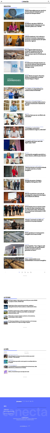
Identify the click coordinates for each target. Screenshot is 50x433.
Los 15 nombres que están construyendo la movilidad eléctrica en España (22, 361)
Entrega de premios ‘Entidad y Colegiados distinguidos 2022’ (33, 181)
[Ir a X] (25, 401)
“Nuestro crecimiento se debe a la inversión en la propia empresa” (34, 220)
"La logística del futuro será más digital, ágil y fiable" (33, 142)
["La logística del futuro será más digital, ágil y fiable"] (14, 145)
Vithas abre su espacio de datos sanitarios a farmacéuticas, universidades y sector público (21, 316)
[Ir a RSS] (33, 401)
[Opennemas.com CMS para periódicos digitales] (25, 426)
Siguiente (44, 272)
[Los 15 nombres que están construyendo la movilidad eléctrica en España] (6, 362)
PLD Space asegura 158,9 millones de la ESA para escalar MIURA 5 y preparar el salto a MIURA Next (22, 301)
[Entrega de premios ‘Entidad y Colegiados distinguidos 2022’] (14, 184)
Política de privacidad (9, 411)
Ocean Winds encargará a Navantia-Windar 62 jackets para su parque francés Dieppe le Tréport (34, 77)
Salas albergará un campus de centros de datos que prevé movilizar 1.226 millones (21, 356)
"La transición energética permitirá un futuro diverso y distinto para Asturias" (35, 155)
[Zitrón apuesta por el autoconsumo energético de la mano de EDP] (14, 237)
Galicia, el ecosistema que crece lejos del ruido (18, 371)
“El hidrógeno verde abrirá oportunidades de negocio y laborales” (35, 129)
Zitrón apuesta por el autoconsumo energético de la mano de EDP (34, 233)
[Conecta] (25, 1)
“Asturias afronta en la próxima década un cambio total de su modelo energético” (35, 168)
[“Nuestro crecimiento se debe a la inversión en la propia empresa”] (14, 223)
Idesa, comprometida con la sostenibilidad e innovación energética (35, 259)
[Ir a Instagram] (29, 401)
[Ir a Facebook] (23, 401)
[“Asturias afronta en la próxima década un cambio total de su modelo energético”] (14, 171)
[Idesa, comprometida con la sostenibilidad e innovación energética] (14, 263)
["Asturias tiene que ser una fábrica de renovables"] (14, 119)
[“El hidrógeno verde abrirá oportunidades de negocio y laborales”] (14, 132)
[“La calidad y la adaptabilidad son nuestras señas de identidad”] (14, 93)
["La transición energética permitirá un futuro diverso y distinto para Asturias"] (14, 158)
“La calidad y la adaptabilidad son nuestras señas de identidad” (34, 89)
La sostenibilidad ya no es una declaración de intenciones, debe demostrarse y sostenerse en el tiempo (22, 367)
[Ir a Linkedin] (27, 401)
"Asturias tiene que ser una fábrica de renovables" (35, 115)
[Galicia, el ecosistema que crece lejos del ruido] (6, 372)
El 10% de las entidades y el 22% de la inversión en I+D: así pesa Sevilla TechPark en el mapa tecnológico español (22, 321)
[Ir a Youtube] (31, 401)
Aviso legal (6, 409)
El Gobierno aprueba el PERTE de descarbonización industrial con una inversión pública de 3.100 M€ (35, 25)
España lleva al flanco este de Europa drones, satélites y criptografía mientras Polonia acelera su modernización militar (22, 306)
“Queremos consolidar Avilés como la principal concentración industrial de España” (35, 103)
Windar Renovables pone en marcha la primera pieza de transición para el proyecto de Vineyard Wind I (35, 11)
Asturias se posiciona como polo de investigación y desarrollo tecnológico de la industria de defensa (35, 195)
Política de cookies (8, 413)
